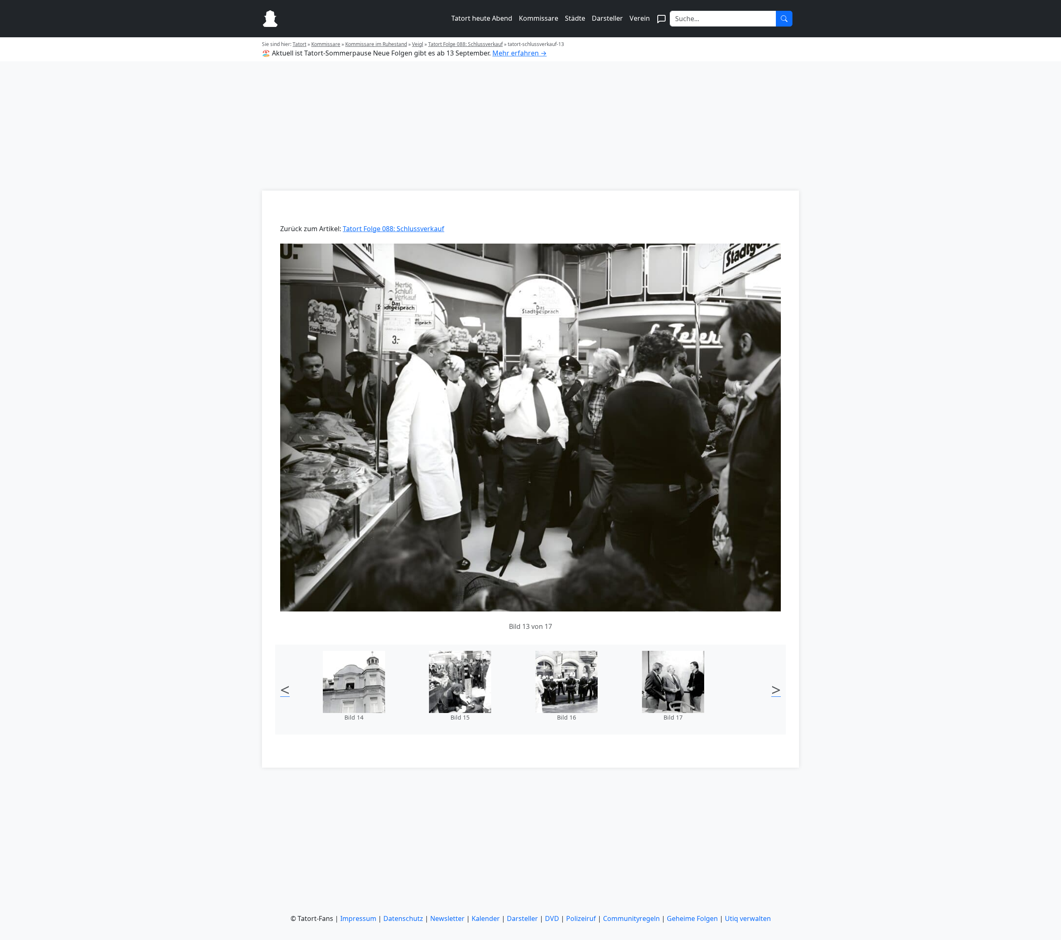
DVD (552, 918)
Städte (575, 18)
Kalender (486, 918)
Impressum (358, 918)
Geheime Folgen (692, 918)
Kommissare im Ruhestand (376, 44)
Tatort (299, 44)
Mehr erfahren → (519, 53)
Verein (640, 18)
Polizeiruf (581, 918)
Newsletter (447, 918)
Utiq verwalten (748, 918)
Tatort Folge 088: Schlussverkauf (465, 44)
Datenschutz (403, 918)
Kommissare (538, 18)
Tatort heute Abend (481, 18)
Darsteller (607, 18)
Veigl (417, 44)
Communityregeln (631, 918)
